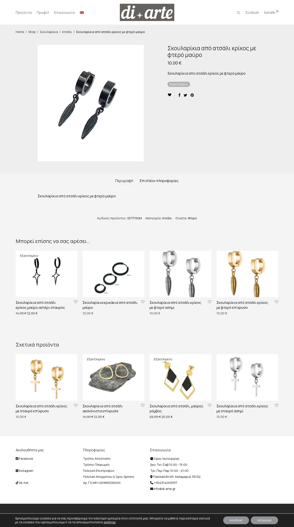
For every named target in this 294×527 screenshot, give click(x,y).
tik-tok (23, 483)
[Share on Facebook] (179, 95)
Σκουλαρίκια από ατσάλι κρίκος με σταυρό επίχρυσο (41, 408)
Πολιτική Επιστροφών (98, 471)
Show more (21, 313)
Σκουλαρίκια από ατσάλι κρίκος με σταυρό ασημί (242, 408)
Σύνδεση (252, 12)
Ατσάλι (67, 32)
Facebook (25, 458)
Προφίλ (43, 12)
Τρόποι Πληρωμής (96, 465)
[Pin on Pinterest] (192, 95)
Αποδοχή (236, 520)
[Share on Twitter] (185, 95)
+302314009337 (165, 483)
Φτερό (192, 218)
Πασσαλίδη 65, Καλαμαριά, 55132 (177, 477)
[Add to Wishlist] (171, 95)
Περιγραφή (124, 180)
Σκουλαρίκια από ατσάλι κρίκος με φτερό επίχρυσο (242, 305)
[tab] (124, 180)
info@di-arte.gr (164, 489)
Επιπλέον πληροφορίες (159, 180)
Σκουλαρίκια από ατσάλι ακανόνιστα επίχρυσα (103, 408)
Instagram (25, 471)
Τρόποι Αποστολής (97, 458)
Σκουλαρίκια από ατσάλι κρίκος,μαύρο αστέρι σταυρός (40, 305)
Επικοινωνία (64, 12)
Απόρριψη (264, 520)
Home (20, 32)
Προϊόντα (24, 12)
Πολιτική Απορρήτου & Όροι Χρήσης (108, 477)
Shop (32, 32)
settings (110, 522)
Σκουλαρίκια (49, 32)
